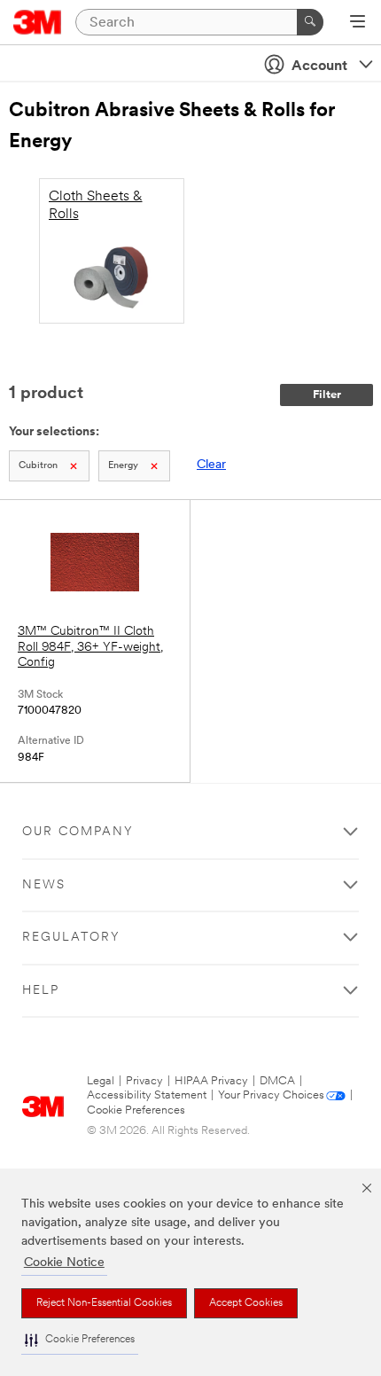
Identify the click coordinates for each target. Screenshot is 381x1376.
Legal (100, 1081)
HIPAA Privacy (211, 1081)
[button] (79, 1340)
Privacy (144, 1081)
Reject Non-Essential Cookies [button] (104, 1303)
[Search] (310, 22)
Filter (327, 395)
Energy (123, 466)
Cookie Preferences (136, 1110)
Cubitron (38, 466)
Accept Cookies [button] (246, 1303)
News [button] (44, 885)
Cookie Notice (64, 1263)
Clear (211, 465)
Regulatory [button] (71, 937)
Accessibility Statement (146, 1095)
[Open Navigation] (357, 23)
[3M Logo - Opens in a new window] (37, 22)
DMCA (277, 1081)
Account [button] (319, 66)
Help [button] (40, 990)
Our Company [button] (78, 832)
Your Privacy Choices (271, 1095)
